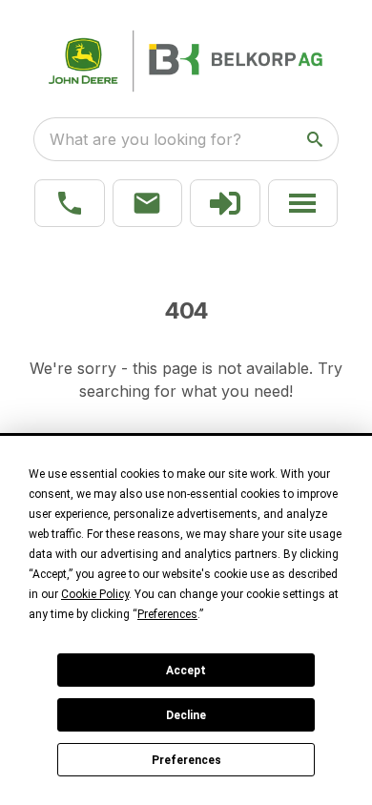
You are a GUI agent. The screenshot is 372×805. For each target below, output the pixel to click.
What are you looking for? (145, 139)
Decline (186, 715)
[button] (69, 203)
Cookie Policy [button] (95, 594)
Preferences (186, 760)
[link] (225, 203)
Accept (186, 670)
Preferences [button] (167, 614)
